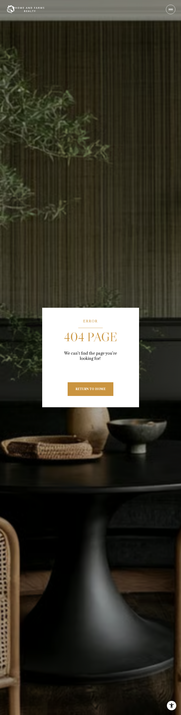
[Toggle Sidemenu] (170, 9)
